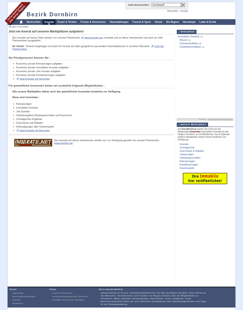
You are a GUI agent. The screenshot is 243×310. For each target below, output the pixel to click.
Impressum (18, 293)
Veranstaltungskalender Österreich (70, 296)
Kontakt (184, 11)
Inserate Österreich (62, 293)
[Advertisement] (200, 60)
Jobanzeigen (186, 154)
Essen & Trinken (67, 21)
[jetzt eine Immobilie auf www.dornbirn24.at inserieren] (205, 183)
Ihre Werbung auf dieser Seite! (220, 119)
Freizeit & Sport (141, 21)
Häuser (183, 40)
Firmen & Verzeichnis (93, 21)
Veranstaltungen (119, 21)
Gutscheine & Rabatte (192, 150)
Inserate (49, 21)
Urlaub (158, 21)
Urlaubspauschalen (190, 157)
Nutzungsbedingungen (24, 296)
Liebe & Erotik (207, 21)
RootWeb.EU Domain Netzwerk (68, 300)
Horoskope (189, 21)
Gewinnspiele (187, 168)
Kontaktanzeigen (189, 164)
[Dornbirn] (18, 25)
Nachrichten (34, 21)
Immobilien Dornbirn (189, 36)
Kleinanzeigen (187, 161)
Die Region (172, 21)
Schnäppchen (187, 147)
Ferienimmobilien (189, 43)
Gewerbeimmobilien (190, 46)
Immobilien (23, 27)
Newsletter (172, 11)
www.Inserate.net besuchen (35, 78)
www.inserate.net (93, 37)
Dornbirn (13, 27)
